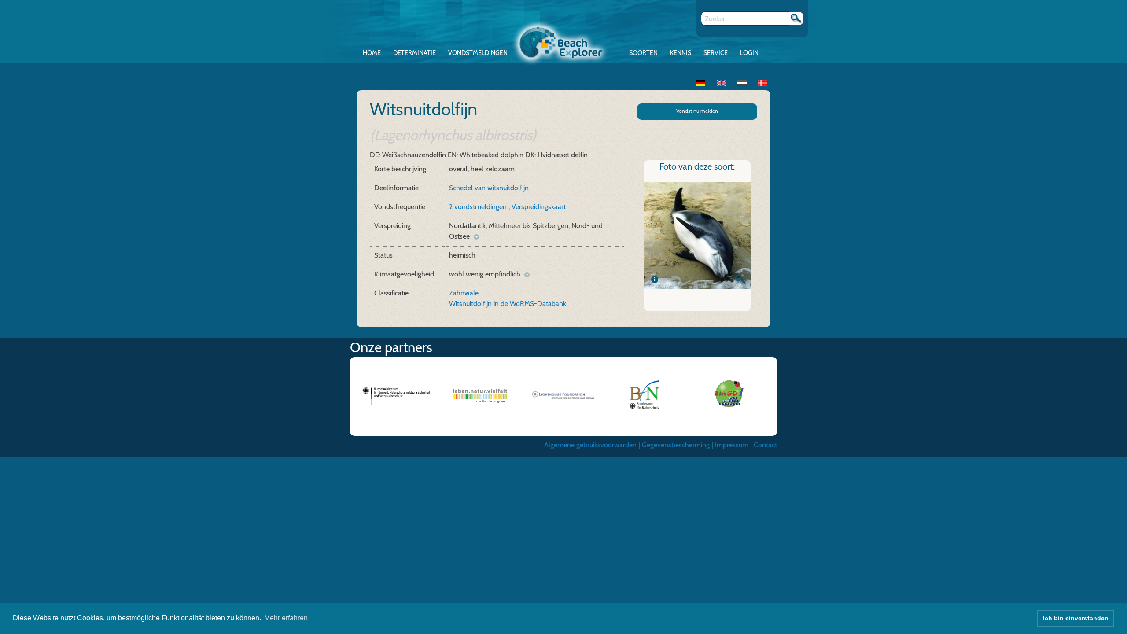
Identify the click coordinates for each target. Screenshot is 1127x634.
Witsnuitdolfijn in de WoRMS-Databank (507, 303)
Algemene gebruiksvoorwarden (590, 445)
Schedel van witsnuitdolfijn (489, 188)
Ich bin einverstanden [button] (1076, 618)
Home (372, 53)
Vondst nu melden (697, 110)
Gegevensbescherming (676, 445)
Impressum (731, 445)
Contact (765, 445)
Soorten (643, 53)
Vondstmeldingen (478, 53)
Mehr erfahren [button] (286, 618)
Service (715, 53)
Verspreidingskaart (539, 207)
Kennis (680, 53)
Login (749, 53)
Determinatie (414, 53)
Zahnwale (464, 293)
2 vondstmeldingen (478, 207)
